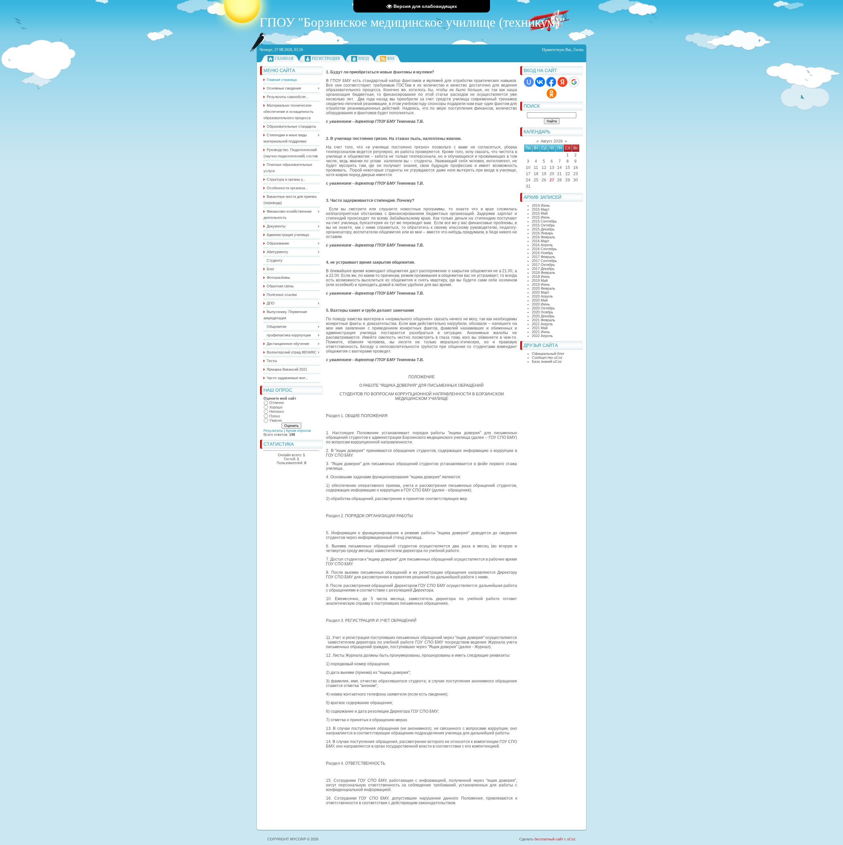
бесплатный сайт (548, 839)
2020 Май (540, 300)
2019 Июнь (541, 284)
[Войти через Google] (574, 82)
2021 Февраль (543, 320)
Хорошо (276, 407)
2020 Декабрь (543, 316)
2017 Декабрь (543, 269)
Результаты (273, 431)
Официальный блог (548, 354)
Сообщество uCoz (547, 357)
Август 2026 (552, 141)
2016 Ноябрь (542, 253)
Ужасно (275, 420)
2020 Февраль (543, 288)
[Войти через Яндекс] (562, 82)
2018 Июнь (541, 276)
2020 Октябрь (543, 308)
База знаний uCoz (547, 361)
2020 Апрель (542, 296)
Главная (284, 58)
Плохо (274, 416)
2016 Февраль (543, 237)
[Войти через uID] (529, 82)
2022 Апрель (542, 336)
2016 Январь (542, 233)
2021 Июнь (541, 332)
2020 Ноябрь (542, 312)
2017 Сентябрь (544, 261)
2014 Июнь (541, 205)
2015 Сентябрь (544, 221)
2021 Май (540, 328)
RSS (390, 58)
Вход (363, 58)
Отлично (276, 403)
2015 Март (540, 209)
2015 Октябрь (543, 225)
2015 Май (540, 213)
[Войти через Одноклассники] (552, 93)
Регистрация (326, 58)
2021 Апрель (542, 324)
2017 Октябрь (543, 265)
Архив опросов (298, 431)
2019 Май (540, 280)
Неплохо (276, 411)
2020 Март (540, 292)
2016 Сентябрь (544, 249)
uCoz (571, 839)
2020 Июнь (541, 304)
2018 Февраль (543, 273)
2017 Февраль (543, 257)
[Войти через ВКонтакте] (540, 82)
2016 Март (540, 241)
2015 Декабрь (543, 229)
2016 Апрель (542, 245)
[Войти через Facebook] (551, 82)
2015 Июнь (541, 217)
